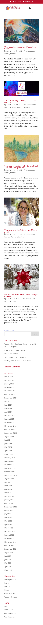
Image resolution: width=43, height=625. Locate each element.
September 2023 (10, 475)
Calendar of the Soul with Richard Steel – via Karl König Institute (21, 167)
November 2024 (10, 426)
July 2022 (7, 514)
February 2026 (9, 380)
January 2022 (9, 535)
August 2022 (9, 510)
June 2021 (8, 559)
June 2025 (8, 405)
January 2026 (9, 384)
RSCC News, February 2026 (14, 350)
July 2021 (7, 556)
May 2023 (8, 486)
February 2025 (9, 415)
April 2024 (8, 450)
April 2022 (8, 524)
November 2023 (10, 468)
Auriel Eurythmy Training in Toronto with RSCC (20, 101)
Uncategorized (9, 593)
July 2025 (7, 401)
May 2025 (8, 408)
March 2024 (8, 454)
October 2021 (9, 545)
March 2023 (8, 493)
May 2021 (8, 563)
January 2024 (9, 461)
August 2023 (9, 479)
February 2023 (9, 496)
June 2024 (8, 443)
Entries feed (8, 610)
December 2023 (10, 465)
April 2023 (8, 489)
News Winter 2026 (11, 354)
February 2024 (9, 457)
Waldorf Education (23, 107)
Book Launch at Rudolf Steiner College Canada (20, 295)
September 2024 (10, 433)
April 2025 (8, 412)
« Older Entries (9, 330)
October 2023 (9, 472)
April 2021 (8, 566)
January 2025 (9, 419)
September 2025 (10, 398)
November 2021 (10, 542)
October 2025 (9, 394)
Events (6, 54)
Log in (6, 606)
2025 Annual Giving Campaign (15, 357)
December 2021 (10, 538)
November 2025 (10, 391)
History (7, 590)
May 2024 (8, 447)
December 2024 (10, 422)
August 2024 (9, 436)
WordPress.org (9, 617)
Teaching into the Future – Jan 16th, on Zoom (21, 231)
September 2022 (10, 507)
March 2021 (8, 570)
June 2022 (8, 517)
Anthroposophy (30, 51)
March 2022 (8, 528)
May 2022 (8, 521)
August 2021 (9, 552)
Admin (9, 51)
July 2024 (7, 440)
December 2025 (10, 387)
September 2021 (10, 549)
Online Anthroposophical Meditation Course (20, 48)
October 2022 (9, 503)
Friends (13, 54)
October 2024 (9, 429)
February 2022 (9, 531)
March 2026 (8, 377)
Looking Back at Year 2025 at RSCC (17, 361)
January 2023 (9, 500)
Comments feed (10, 613)
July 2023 (7, 482)
